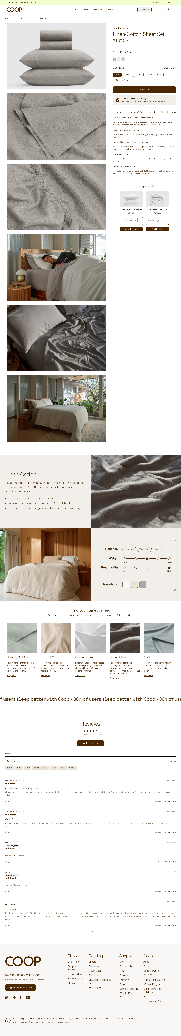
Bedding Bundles (98, 988)
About (146, 962)
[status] (171, 9)
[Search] (155, 9)
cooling (62, 768)
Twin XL (128, 75)
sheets (18, 768)
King (159, 75)
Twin (117, 75)
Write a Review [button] (90, 743)
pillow (53, 768)
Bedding (97, 9)
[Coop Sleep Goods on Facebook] (20, 997)
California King (121, 80)
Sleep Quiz (144, 9)
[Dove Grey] (114, 59)
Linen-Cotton (19, 19)
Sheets (85, 9)
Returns (123, 975)
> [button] (101, 932)
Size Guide (170, 68)
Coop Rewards (151, 971)
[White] (118, 59)
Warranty (124, 980)
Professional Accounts (155, 1001)
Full (138, 75)
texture (9, 768)
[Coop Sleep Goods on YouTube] (28, 997)
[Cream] (123, 59)
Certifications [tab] (168, 112)
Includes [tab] (152, 112)
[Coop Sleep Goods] (14, 9)
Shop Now (30, 3)
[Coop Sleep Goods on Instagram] (6, 997)
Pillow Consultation (154, 980)
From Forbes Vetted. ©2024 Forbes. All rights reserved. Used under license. (41, 1022)
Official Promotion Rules (36, 1019)
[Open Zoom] (56, 56)
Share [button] (9, 802)
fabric (45, 768)
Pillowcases (95, 966)
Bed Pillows (74, 962)
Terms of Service (107, 1019)
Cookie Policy (94, 1019)
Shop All (72, 983)
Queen (149, 75)
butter (27, 768)
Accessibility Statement (124, 1019)
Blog (145, 997)
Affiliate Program (152, 984)
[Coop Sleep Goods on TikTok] (14, 997)
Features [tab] (119, 112)
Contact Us (125, 966)
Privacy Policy (52, 1019)
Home (7, 19)
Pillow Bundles (76, 979)
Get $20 (148, 975)
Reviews (148, 966)
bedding (72, 768)
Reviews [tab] (8, 754)
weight (36, 768)
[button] (169, 801)
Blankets (93, 975)
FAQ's (122, 971)
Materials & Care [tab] (136, 112)
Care (122, 984)
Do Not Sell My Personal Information (73, 1019)
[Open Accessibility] (8, 1020)
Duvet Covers (96, 971)
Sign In (123, 962)
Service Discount (128, 989)
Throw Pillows (75, 974)
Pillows (74, 9)
